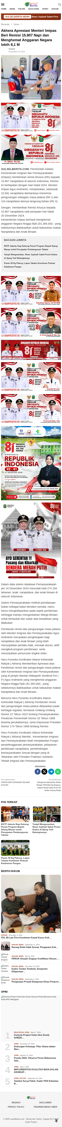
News (21, 945)
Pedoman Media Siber (45, 1107)
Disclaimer (45, 1102)
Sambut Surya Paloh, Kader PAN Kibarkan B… (36, 1082)
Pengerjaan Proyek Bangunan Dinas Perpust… (36, 981)
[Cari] (59, 4)
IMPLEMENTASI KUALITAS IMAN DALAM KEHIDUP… (36, 1070)
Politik (22, 1078)
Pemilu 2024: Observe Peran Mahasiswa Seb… (35, 1059)
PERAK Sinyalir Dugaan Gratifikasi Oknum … (35, 958)
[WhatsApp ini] (58, 772)
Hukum (4, 935)
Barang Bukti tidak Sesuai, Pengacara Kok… (35, 947)
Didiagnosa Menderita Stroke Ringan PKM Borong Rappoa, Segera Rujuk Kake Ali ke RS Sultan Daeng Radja (49, 785)
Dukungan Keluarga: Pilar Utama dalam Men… (34, 1047)
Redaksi (16, 1102)
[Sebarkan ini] (38, 772)
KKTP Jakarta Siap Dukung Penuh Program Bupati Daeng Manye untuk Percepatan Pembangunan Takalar (15, 829)
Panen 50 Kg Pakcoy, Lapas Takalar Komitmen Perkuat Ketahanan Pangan (15, 860)
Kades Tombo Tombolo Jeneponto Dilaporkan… (30, 970)
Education (19, 1032)
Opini (27, 1032)
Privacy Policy (16, 1107)
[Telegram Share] (51, 772)
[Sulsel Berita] (31, 4)
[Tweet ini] (44, 772)
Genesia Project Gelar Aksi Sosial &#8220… (31, 1036)
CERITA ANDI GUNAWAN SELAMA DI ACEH (15, 782)
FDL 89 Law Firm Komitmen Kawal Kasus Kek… (26, 937)
